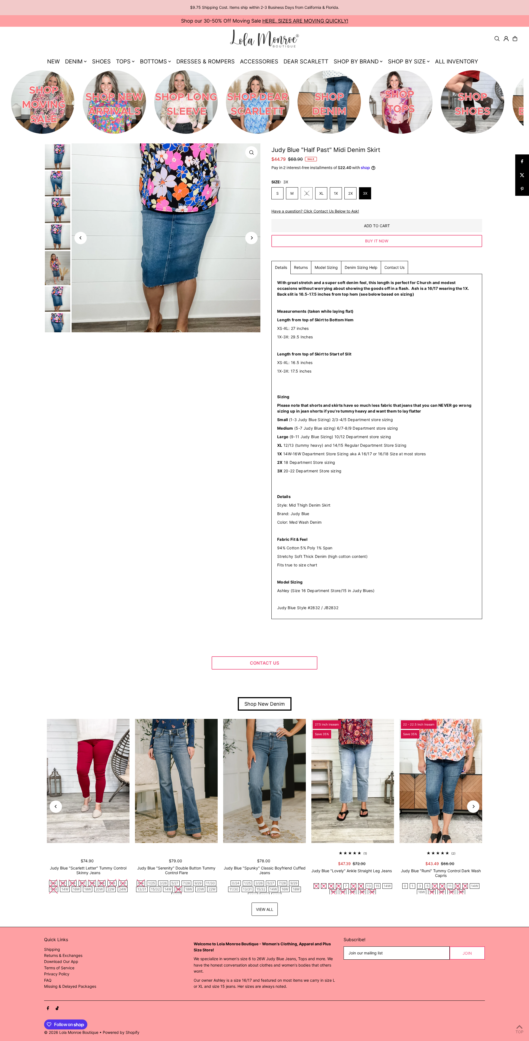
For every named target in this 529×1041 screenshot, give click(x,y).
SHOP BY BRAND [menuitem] (356, 61)
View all (264, 909)
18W (87, 889)
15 (377, 886)
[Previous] (80, 238)
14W (64, 889)
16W (76, 889)
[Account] (506, 38)
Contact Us (394, 267)
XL (321, 193)
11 (450, 886)
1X (336, 193)
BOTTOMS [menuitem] (153, 61)
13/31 (141, 889)
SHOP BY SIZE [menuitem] (407, 61)
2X (350, 193)
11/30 (210, 883)
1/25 (151, 883)
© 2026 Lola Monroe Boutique (71, 1032)
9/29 (198, 883)
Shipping (52, 949)
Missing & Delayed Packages (70, 986)
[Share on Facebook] (522, 161)
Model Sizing (326, 267)
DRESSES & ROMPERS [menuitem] (205, 61)
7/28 (186, 883)
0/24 (235, 883)
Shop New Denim (264, 704)
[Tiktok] (57, 1008)
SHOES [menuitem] (101, 61)
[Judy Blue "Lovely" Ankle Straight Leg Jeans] (352, 781)
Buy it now (376, 241)
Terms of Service (59, 967)
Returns (301, 267)
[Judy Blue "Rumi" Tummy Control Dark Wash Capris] (441, 781)
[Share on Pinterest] (522, 189)
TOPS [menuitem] (123, 61)
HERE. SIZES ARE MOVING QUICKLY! (305, 21)
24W (122, 889)
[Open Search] (497, 38)
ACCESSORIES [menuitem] (259, 61)
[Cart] (515, 38)
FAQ (48, 980)
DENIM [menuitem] (74, 61)
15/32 (155, 889)
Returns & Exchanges (63, 955)
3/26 (163, 883)
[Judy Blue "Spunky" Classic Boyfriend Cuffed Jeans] (264, 781)
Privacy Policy (56, 974)
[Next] (251, 238)
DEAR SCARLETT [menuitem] (306, 61)
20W (99, 889)
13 (369, 886)
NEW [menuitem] (53, 61)
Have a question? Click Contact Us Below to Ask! (315, 211)
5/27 (174, 883)
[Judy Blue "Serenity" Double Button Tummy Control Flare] (176, 781)
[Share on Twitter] (522, 175)
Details (281, 267)
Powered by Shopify (121, 1032)
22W (110, 889)
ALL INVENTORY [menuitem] (456, 61)
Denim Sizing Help (361, 267)
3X (365, 193)
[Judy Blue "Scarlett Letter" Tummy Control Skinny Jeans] (88, 781)
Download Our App (61, 961)
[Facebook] (48, 1008)
